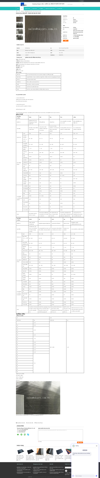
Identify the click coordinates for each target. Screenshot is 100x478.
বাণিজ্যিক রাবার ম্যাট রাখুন (38, 422)
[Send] (97, 475)
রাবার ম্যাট (22, 11)
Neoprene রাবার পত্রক (37, 464)
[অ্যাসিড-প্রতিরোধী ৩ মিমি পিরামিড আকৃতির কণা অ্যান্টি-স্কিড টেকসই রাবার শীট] (21, 451)
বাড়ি (18, 8)
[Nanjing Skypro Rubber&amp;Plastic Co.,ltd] (23, 4)
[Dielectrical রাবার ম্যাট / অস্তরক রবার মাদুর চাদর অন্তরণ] (19, 19)
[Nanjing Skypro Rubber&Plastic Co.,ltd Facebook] (66, 471)
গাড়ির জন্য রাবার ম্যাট (29, 422)
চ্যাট (65, 40)
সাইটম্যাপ (70, 473)
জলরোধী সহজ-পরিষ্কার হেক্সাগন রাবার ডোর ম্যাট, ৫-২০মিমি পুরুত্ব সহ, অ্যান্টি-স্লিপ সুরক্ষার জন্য (59, 457)
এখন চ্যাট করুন (59, 8)
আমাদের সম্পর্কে (27, 8)
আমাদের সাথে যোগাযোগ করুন (50, 8)
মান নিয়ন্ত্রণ (41, 8)
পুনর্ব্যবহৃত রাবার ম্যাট (21, 422)
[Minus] (96, 446)
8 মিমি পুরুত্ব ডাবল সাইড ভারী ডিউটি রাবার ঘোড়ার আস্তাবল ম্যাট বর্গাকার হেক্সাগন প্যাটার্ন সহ (40, 457)
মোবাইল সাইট (67, 474)
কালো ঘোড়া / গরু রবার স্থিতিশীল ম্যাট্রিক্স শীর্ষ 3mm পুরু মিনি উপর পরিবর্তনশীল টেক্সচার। (57, 473)
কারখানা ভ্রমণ (34, 8)
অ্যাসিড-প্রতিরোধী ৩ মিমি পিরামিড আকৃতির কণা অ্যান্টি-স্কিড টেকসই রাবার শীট (20, 457)
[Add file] (73, 475)
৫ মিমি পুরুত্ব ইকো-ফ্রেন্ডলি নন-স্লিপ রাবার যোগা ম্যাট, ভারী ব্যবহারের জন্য (49, 457)
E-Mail (66, 473)
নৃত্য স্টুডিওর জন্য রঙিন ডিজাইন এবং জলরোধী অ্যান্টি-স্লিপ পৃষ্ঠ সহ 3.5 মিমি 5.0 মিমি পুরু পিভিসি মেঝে (69, 457)
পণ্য (21, 8)
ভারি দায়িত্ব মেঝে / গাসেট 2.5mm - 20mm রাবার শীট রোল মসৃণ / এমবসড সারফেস (24, 468)
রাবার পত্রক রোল (20, 464)
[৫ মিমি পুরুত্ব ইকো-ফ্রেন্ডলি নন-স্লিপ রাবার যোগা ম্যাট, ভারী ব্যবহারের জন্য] (50, 451)
